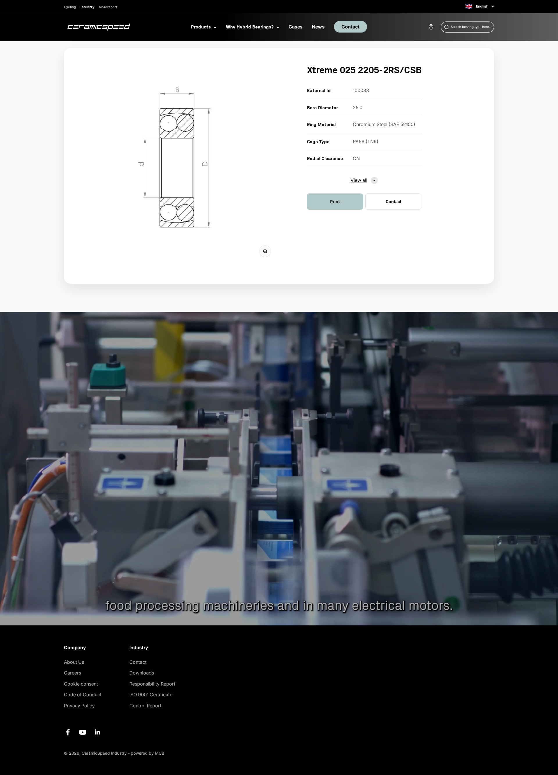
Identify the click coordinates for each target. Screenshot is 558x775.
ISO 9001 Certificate (150, 694)
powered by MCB (147, 753)
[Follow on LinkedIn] (97, 732)
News (318, 27)
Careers (72, 673)
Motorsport (108, 6)
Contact (350, 27)
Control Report (145, 705)
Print (335, 201)
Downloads (141, 673)
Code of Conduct (82, 694)
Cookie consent (81, 684)
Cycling (70, 6)
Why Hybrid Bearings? (249, 27)
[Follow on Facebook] (68, 732)
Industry (87, 6)
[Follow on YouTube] (83, 732)
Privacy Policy (79, 705)
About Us (74, 662)
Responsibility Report (152, 684)
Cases (296, 27)
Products (201, 27)
